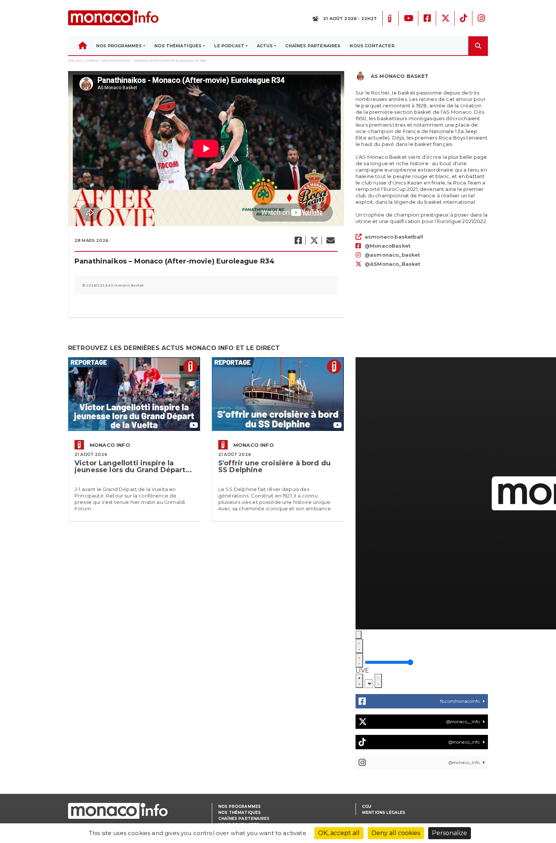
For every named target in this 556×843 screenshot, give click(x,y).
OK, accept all (339, 833)
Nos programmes (239, 806)
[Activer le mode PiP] (359, 681)
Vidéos (92, 60)
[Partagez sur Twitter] (314, 241)
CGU (366, 806)
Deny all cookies (395, 833)
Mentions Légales (383, 812)
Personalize (449, 833)
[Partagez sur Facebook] (297, 241)
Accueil (75, 60)
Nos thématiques (239, 812)
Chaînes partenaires (243, 818)
